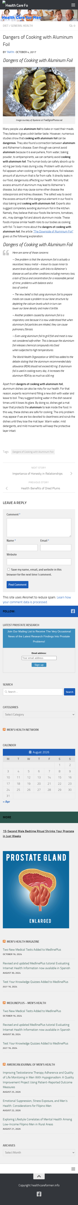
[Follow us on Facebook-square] (73, 611)
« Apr (6, 801)
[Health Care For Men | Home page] (19, 5)
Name (11, 540)
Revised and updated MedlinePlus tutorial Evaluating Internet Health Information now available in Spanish (36, 965)
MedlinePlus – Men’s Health (26, 1003)
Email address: (39, 653)
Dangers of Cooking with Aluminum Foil (33, 451)
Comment (13, 514)
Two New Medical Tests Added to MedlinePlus (32, 949)
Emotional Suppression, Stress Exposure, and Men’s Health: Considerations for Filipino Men (35, 1103)
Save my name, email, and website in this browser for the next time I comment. (34, 572)
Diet (6, 25)
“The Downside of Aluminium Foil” (53, 231)
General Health (22, 25)
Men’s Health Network (23, 730)
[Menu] (73, 5)
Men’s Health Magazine (23, 941)
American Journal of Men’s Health (31, 1064)
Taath (10, 52)
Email (44, 540)
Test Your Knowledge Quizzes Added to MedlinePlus (35, 982)
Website (12, 554)
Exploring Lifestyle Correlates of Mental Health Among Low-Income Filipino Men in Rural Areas (37, 1121)
